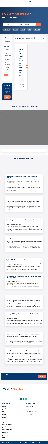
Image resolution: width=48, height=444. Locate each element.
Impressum (32, 442)
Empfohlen (37, 38)
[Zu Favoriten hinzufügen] (23, 86)
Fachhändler (22, 29)
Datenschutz (38, 442)
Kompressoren (15, 29)
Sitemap (26, 442)
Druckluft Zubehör (37, 29)
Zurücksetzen (6, 77)
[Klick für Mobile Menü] (30, 2)
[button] (21, 399)
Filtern (6, 75)
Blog (17, 361)
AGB (43, 442)
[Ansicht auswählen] (43, 38)
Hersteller (29, 29)
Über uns (21, 442)
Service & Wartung (6, 29)
